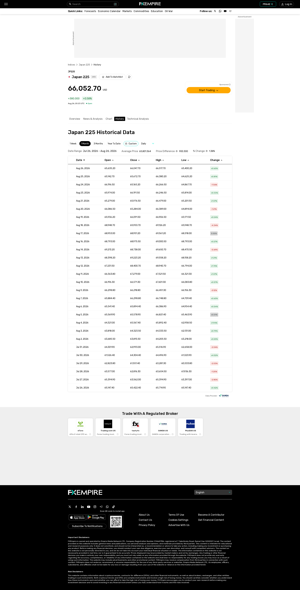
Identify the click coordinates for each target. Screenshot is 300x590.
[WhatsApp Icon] (107, 507)
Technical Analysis (138, 118)
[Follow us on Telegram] (230, 11)
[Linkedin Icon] (82, 507)
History (119, 118)
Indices (71, 64)
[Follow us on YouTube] (225, 11)
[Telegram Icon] (101, 507)
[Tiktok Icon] (113, 507)
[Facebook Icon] (76, 507)
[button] (5, 4)
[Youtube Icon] (88, 507)
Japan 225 (84, 64)
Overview (74, 118)
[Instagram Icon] (95, 507)
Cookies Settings (178, 519)
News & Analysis (92, 118)
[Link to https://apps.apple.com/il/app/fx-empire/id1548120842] (77, 517)
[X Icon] (70, 507)
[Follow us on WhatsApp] (220, 11)
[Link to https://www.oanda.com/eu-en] (224, 396)
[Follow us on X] (215, 11)
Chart (109, 118)
